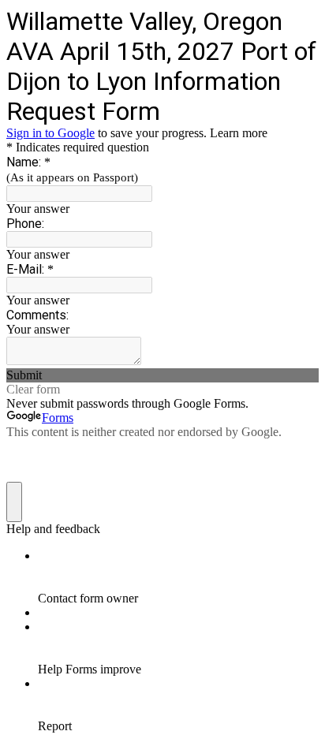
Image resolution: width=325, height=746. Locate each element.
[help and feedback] (14, 502)
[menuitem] (178, 577)
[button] (162, 375)
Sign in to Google (50, 133)
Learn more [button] (238, 133)
